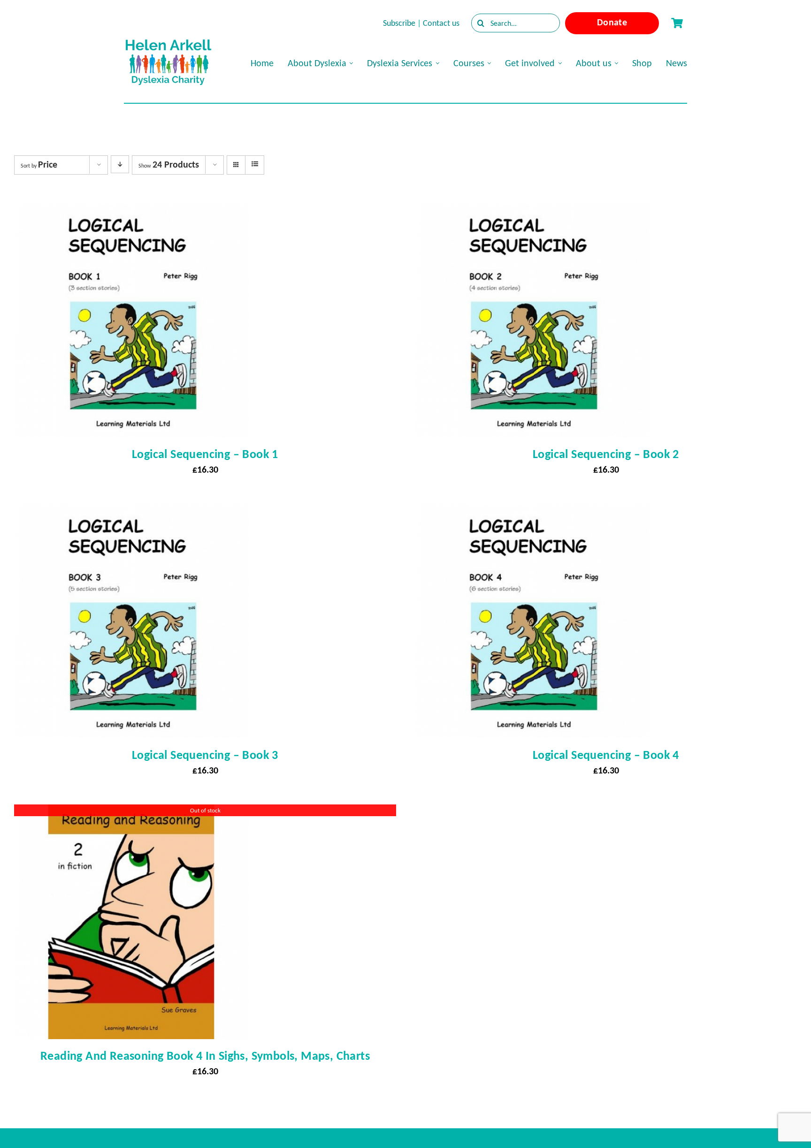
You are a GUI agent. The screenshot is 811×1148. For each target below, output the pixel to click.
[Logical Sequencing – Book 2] (532, 211)
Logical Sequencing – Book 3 (205, 754)
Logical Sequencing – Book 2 (606, 453)
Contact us (441, 23)
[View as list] (254, 164)
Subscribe (399, 23)
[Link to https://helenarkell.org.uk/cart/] (676, 23)
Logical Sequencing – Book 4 (606, 754)
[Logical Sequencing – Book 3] (131, 512)
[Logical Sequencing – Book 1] (131, 211)
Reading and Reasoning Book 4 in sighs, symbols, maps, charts (205, 1055)
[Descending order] (120, 164)
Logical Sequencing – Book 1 (205, 453)
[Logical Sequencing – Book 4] (532, 512)
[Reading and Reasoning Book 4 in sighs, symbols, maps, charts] (131, 813)
